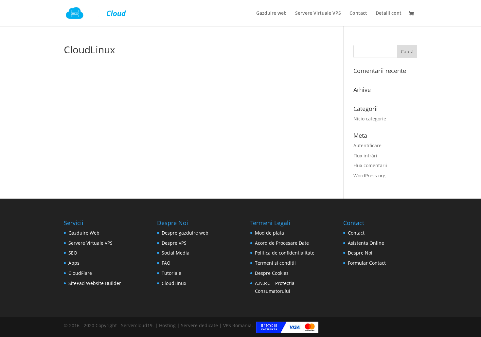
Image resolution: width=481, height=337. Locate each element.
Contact (358, 13)
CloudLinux (174, 283)
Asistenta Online (366, 243)
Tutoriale (171, 273)
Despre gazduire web (185, 233)
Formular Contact (367, 263)
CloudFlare (80, 273)
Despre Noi (360, 253)
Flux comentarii (370, 165)
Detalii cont (388, 13)
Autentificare (367, 145)
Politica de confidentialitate (284, 253)
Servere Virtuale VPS (318, 13)
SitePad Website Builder (94, 283)
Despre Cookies (272, 273)
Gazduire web (271, 13)
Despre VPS (174, 243)
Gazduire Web (83, 233)
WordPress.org (369, 175)
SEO (72, 253)
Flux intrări (365, 155)
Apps (74, 263)
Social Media (175, 253)
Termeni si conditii (275, 263)
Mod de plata (269, 233)
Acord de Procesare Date (282, 243)
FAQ (166, 263)
